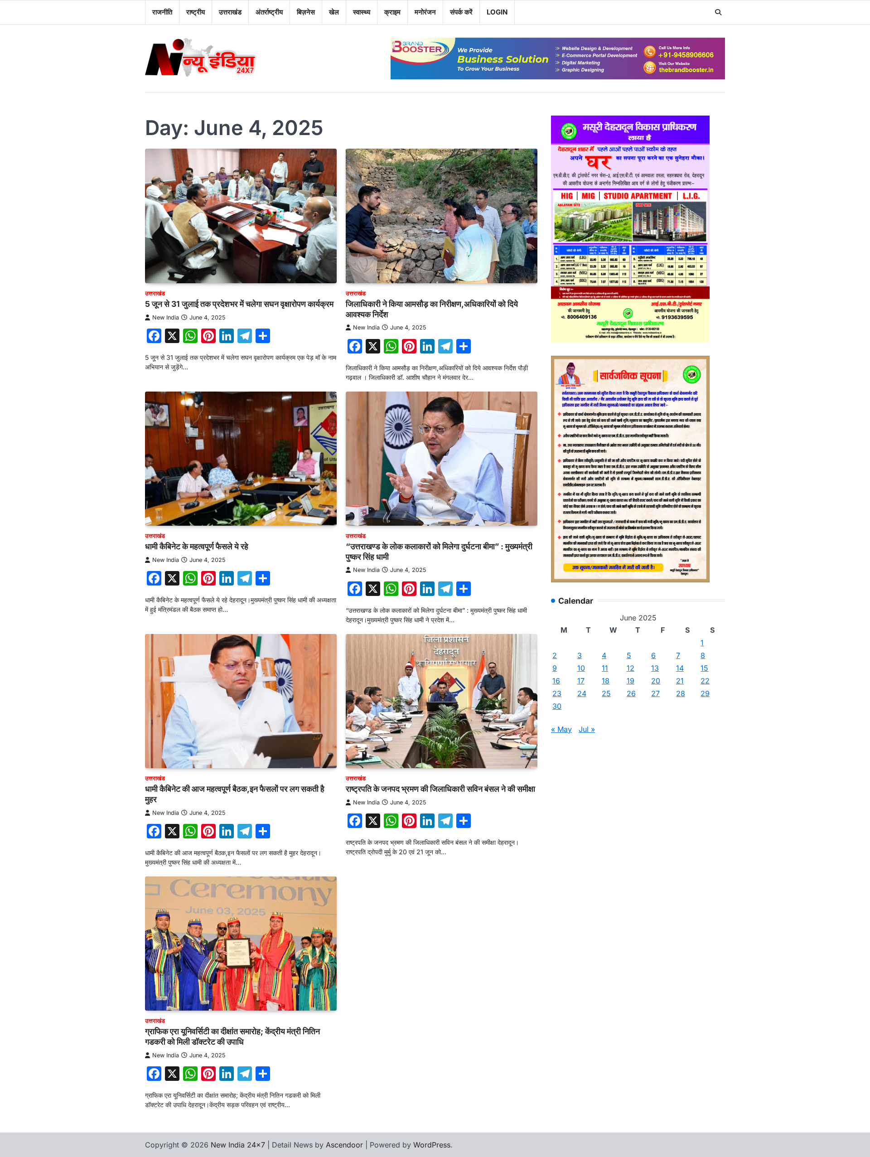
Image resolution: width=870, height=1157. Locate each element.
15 (704, 668)
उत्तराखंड (230, 12)
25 (606, 693)
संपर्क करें (461, 12)
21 (680, 680)
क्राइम (392, 12)
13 (655, 668)
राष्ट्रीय (195, 12)
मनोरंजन (425, 12)
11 (605, 668)
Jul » (587, 729)
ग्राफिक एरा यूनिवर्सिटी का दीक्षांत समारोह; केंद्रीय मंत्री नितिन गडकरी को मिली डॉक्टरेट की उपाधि (232, 1036)
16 (556, 680)
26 (631, 693)
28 (680, 693)
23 (556, 693)
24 (581, 693)
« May (561, 729)
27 (655, 693)
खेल (334, 12)
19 (630, 680)
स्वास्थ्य (361, 12)
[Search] (718, 12)
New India (165, 317)
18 (605, 680)
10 (581, 668)
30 (556, 706)
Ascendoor (344, 1144)
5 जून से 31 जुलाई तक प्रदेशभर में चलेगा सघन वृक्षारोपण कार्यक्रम (239, 304)
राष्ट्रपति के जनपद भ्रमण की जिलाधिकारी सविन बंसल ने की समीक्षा (440, 789)
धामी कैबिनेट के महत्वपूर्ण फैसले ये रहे (196, 546)
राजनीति (162, 12)
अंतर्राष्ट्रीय (269, 12)
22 (705, 680)
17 (581, 680)
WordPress (431, 1144)
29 (705, 693)
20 (655, 680)
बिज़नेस (306, 12)
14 (680, 668)
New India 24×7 (238, 1144)
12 (630, 668)
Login (497, 12)
